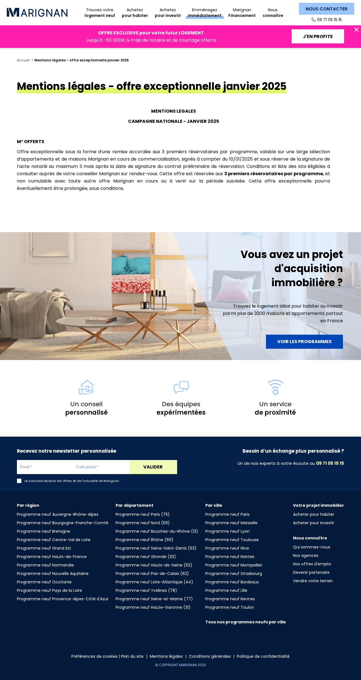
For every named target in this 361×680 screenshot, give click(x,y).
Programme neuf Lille (226, 590)
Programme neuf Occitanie (44, 582)
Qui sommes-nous (311, 547)
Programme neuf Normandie (45, 565)
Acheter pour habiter (313, 514)
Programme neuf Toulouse (232, 540)
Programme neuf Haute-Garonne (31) (153, 607)
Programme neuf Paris (227, 514)
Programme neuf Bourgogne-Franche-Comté (62, 523)
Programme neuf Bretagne (43, 531)
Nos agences (305, 555)
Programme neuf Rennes (230, 599)
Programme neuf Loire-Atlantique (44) (154, 582)
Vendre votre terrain (313, 581)
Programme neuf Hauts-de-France (52, 556)
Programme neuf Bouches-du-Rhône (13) (157, 531)
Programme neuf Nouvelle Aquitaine (53, 573)
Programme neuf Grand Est (44, 548)
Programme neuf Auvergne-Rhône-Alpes (57, 514)
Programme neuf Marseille (231, 523)
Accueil (23, 60)
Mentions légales (166, 656)
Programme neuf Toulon (229, 607)
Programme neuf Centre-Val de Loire (54, 540)
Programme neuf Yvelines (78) (146, 590)
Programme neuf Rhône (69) (144, 540)
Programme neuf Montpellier (233, 565)
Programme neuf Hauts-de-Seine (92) (154, 565)
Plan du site (132, 656)
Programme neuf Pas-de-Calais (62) (152, 573)
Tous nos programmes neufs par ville (245, 622)
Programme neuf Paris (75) (143, 514)
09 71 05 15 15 (329, 20)
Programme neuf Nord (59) (143, 523)
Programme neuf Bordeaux (232, 582)
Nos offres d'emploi (312, 564)
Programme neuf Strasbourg (233, 573)
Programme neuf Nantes (229, 556)
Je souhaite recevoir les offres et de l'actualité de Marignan (71, 481)
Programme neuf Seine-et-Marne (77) (154, 599)
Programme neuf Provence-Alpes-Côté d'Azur (63, 599)
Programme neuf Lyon (227, 531)
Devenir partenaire (311, 572)
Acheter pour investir (313, 523)
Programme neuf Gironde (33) (146, 556)
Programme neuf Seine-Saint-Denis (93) (156, 548)
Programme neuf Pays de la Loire (49, 590)
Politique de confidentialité (263, 656)
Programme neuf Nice (227, 548)
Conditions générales (210, 656)
